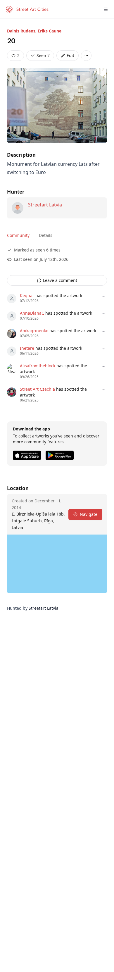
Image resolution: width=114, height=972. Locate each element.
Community (18, 235)
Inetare (27, 348)
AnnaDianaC (32, 313)
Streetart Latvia (45, 204)
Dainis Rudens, (22, 31)
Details (45, 235)
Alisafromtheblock (37, 365)
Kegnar (27, 295)
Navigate (88, 514)
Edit (70, 55)
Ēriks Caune (49, 31)
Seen (43, 55)
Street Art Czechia (37, 389)
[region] (57, 564)
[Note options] (103, 296)
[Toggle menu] (106, 9)
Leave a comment (60, 280)
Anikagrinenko (34, 330)
